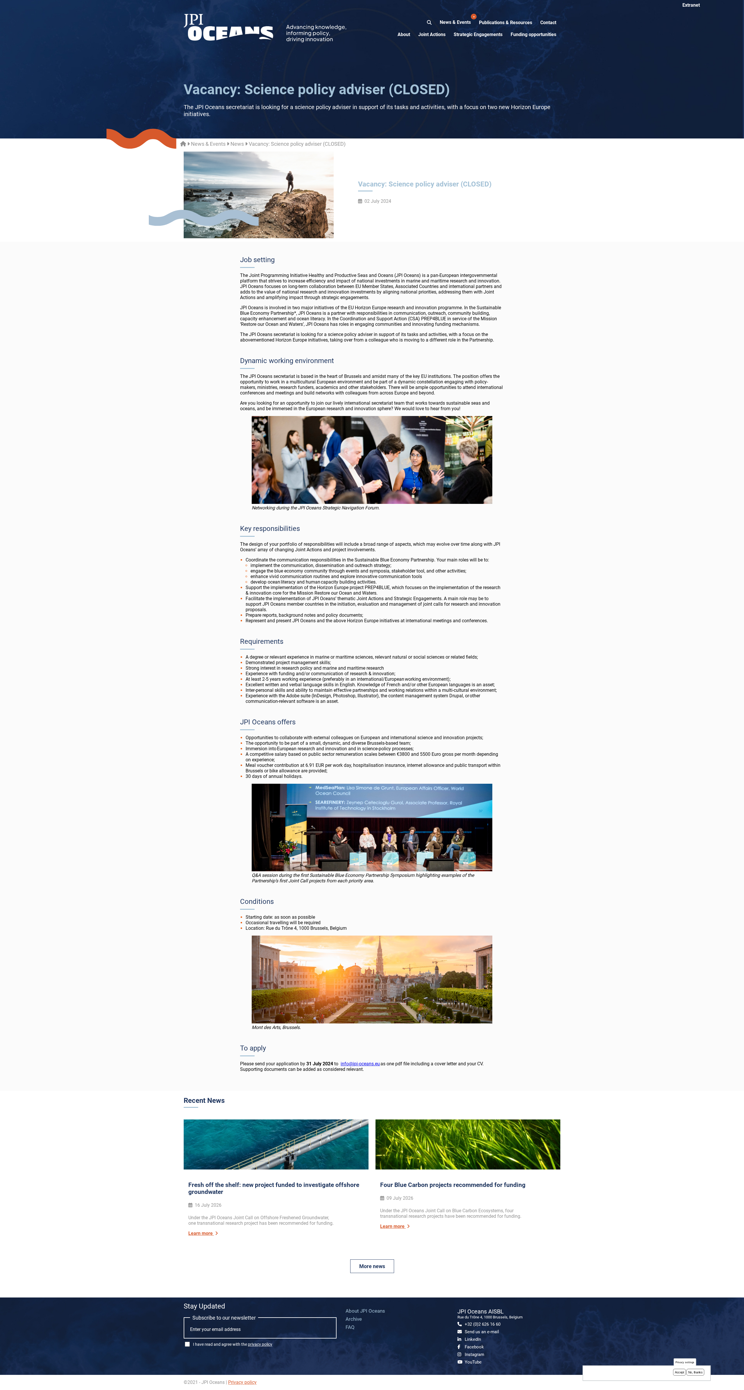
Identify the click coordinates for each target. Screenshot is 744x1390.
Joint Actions (432, 34)
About (404, 34)
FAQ (350, 1327)
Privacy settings (685, 1362)
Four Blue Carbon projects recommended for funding (452, 1184)
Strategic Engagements (478, 34)
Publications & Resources (505, 22)
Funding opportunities (533, 34)
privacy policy (260, 1344)
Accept (679, 1372)
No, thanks (695, 1372)
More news (372, 1266)
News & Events (456, 20)
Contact (548, 22)
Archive (354, 1319)
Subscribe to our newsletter (224, 1318)
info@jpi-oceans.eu (360, 1064)
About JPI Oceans (365, 1311)
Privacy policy (242, 1382)
